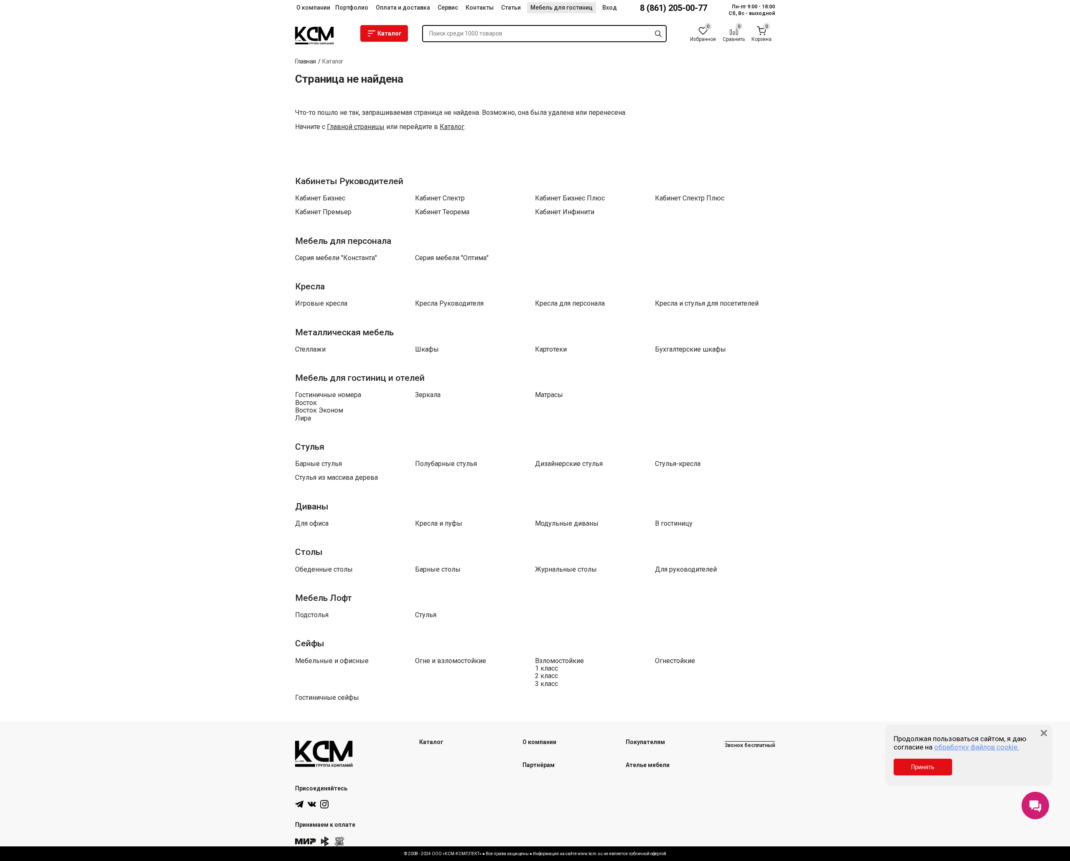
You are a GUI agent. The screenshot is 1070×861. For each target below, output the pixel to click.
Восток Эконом (319, 410)
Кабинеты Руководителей (349, 181)
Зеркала (428, 395)
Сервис (448, 7)
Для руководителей (686, 569)
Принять (923, 767)
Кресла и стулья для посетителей (707, 303)
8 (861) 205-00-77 (673, 8)
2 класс (546, 676)
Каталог (389, 33)
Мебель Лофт (323, 598)
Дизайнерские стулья (569, 464)
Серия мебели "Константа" (336, 258)
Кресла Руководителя (449, 303)
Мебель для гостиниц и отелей (360, 378)
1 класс (546, 668)
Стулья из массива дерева (336, 477)
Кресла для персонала (570, 303)
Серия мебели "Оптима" (452, 258)
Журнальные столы (566, 569)
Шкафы (427, 349)
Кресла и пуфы (438, 523)
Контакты (480, 7)
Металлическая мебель (344, 332)
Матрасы (549, 395)
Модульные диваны (567, 523)
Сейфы (309, 643)
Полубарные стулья (446, 464)
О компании (313, 7)
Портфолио (351, 7)
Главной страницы (356, 127)
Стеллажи (310, 349)
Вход (609, 7)
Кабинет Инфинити (564, 212)
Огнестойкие (675, 661)
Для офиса (312, 523)
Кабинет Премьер (323, 212)
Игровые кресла (321, 303)
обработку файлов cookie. (976, 747)
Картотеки (551, 349)
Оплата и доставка (403, 7)
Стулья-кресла (678, 464)
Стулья (309, 447)
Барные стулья (318, 464)
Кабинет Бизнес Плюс (570, 198)
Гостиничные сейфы (327, 697)
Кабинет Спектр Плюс (689, 198)
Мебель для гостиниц (561, 7)
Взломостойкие (559, 661)
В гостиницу (674, 523)
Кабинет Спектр (440, 198)
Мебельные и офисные (332, 661)
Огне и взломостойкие (450, 661)
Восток (306, 403)
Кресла (310, 286)
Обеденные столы (324, 569)
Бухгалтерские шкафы (690, 349)
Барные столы (438, 569)
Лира (303, 418)
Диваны (312, 506)
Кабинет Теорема (442, 212)
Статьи (511, 7)
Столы (309, 552)
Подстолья (312, 615)
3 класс (546, 684)
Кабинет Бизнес (320, 198)
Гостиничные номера (328, 395)
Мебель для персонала (343, 241)
